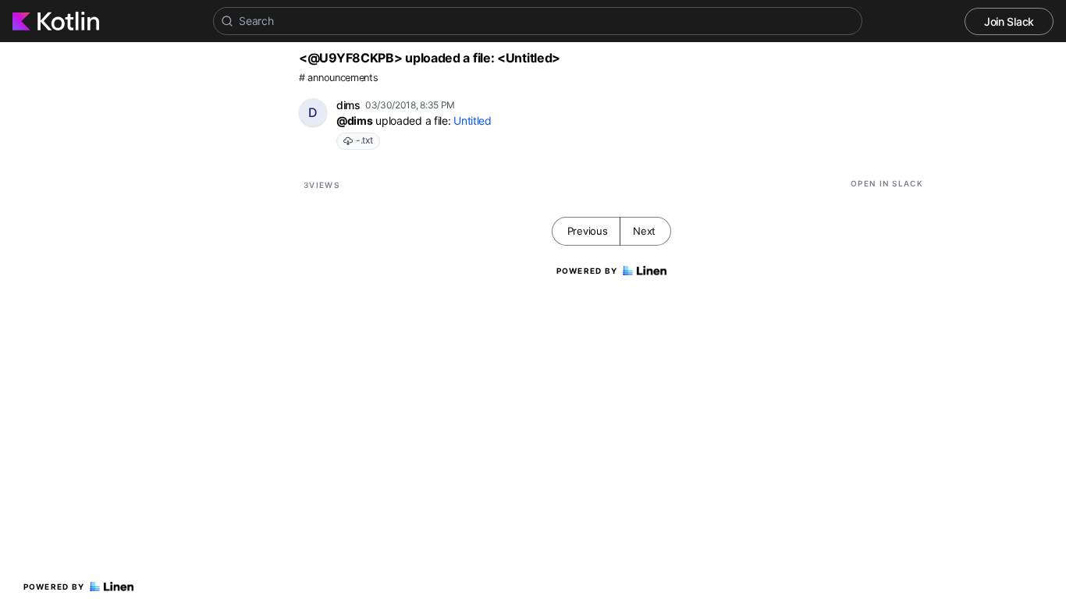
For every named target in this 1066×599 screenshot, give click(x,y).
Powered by (54, 586)
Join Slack (1009, 21)
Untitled (472, 120)
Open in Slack (887, 183)
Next (644, 231)
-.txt (364, 140)
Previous (587, 231)
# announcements (338, 77)
